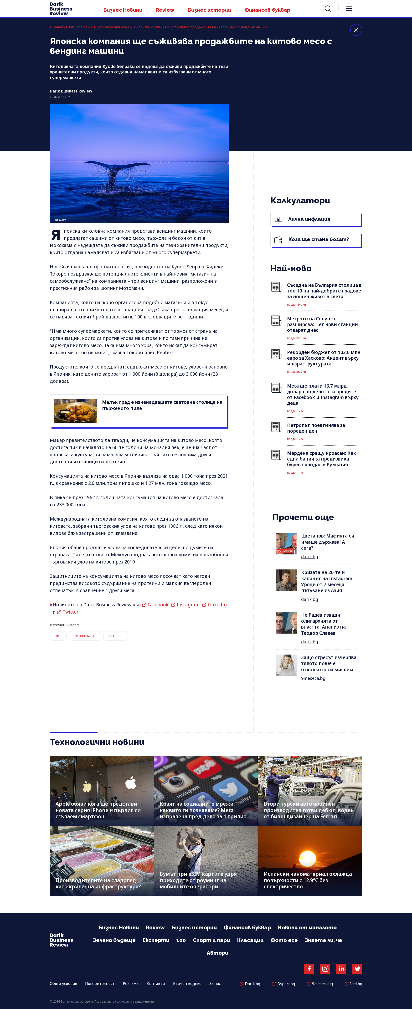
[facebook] (309, 969)
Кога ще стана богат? (318, 239)
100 (181, 940)
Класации (250, 940)
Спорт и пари (211, 940)
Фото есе (284, 940)
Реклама (131, 983)
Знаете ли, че (323, 940)
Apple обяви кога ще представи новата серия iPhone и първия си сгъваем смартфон (98, 810)
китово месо (85, 635)
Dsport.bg (286, 983)
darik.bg (309, 556)
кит (58, 635)
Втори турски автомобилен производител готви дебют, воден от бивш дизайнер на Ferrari (309, 810)
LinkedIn (217, 605)
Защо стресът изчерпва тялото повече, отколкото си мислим (328, 663)
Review (165, 10)
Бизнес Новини (122, 10)
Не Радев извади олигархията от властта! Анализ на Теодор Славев (323, 624)
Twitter (70, 612)
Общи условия (63, 983)
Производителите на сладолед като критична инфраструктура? (98, 883)
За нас (215, 983)
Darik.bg (252, 983)
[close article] (356, 30)
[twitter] (357, 969)
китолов (116, 635)
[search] (328, 8)
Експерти (156, 940)
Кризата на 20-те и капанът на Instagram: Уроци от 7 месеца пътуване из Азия (327, 581)
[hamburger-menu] (349, 8)
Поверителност (100, 983)
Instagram (188, 605)
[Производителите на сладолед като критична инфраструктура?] (102, 861)
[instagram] (325, 969)
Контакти (156, 983)
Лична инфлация (308, 219)
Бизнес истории (209, 10)
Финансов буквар (267, 10)
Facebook (158, 605)
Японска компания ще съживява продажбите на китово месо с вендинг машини (202, 27)
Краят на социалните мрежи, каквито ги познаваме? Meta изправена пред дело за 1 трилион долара (205, 813)
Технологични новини (115, 27)
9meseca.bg (313, 678)
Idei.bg (356, 983)
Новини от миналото (307, 927)
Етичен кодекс (187, 983)
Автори (217, 953)
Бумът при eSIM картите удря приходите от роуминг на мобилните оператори (198, 880)
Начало (59, 27)
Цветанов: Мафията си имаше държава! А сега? (327, 542)
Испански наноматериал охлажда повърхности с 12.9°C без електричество (308, 880)
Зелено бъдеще (114, 940)
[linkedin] (341, 969)
